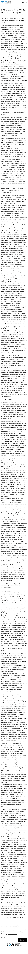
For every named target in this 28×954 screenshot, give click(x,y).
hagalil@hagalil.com (11, 934)
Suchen (3, 937)
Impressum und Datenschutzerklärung (11, 926)
